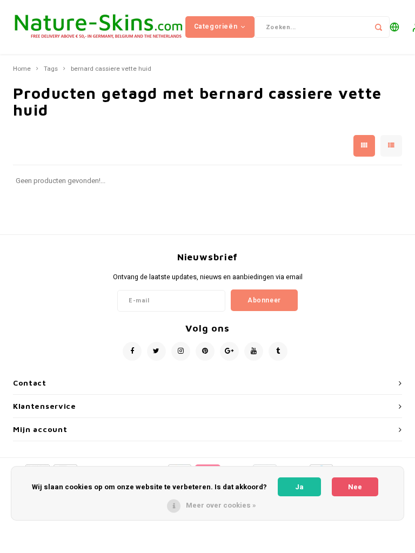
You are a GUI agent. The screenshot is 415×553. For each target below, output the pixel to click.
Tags (51, 69)
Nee (355, 487)
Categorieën (216, 26)
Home (22, 69)
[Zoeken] (379, 27)
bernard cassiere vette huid (111, 69)
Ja (299, 487)
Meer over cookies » (221, 505)
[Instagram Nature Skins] (180, 351)
